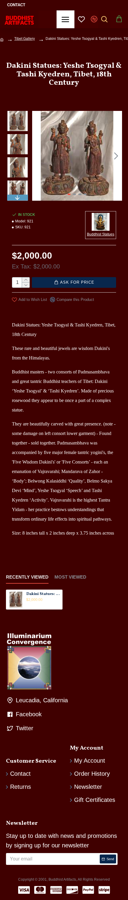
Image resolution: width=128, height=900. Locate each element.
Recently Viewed (27, 576)
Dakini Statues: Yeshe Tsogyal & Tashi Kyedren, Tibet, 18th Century (43, 594)
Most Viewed (70, 576)
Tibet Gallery (24, 39)
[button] (38, 156)
